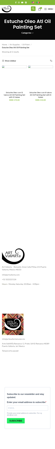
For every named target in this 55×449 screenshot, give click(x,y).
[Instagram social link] (18, 2)
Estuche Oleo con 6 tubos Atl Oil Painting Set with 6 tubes (41, 94)
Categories (26, 33)
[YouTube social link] (22, 2)
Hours (4, 284)
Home (4, 44)
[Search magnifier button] (33, 8)
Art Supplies (15, 44)
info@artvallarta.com (11, 275)
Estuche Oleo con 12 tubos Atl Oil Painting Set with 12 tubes (14, 94)
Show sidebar (10, 61)
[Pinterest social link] (26, 2)
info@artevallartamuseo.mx (13, 339)
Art (3, 267)
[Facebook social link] (15, 2)
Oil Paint (26, 44)
